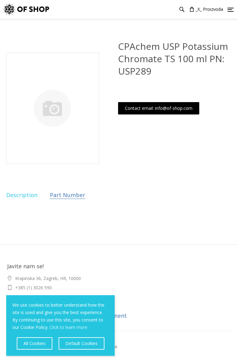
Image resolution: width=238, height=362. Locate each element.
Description (21, 195)
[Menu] (230, 9)
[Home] (24, 9)
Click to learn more (68, 327)
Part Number (67, 195)
